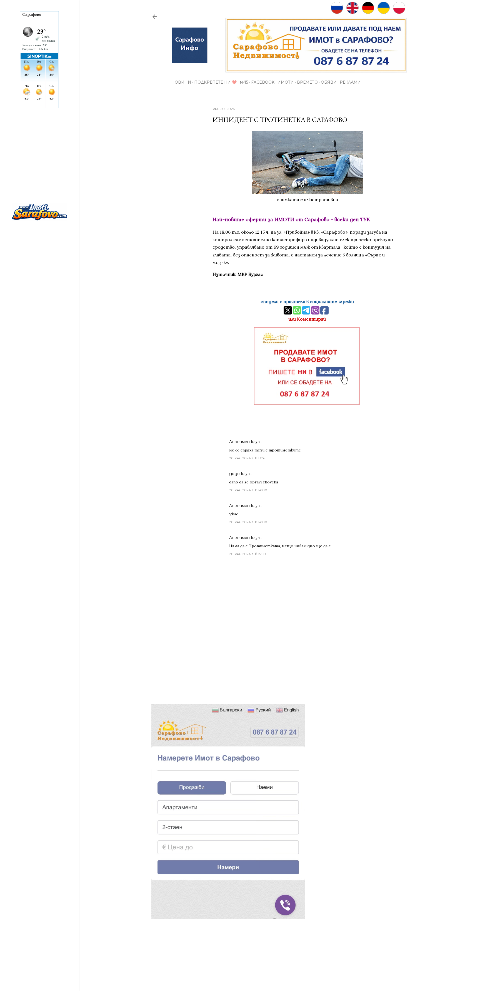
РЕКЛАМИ (350, 82)
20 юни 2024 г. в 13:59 (247, 458)
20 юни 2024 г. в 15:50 (247, 554)
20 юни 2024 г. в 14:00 (248, 490)
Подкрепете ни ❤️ (215, 82)
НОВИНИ (181, 82)
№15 (244, 82)
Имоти (286, 82)
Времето (307, 82)
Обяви (329, 82)
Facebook (262, 82)
